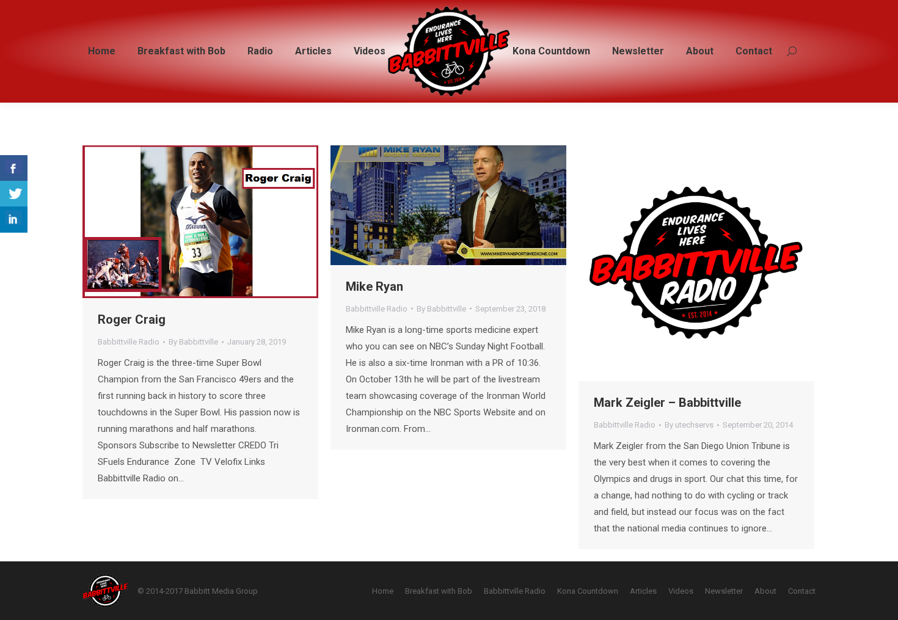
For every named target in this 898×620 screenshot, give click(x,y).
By (193, 341)
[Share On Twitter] (13, 194)
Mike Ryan (374, 286)
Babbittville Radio (128, 341)
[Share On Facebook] (13, 168)
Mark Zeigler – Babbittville (667, 402)
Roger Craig (132, 319)
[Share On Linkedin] (13, 219)
